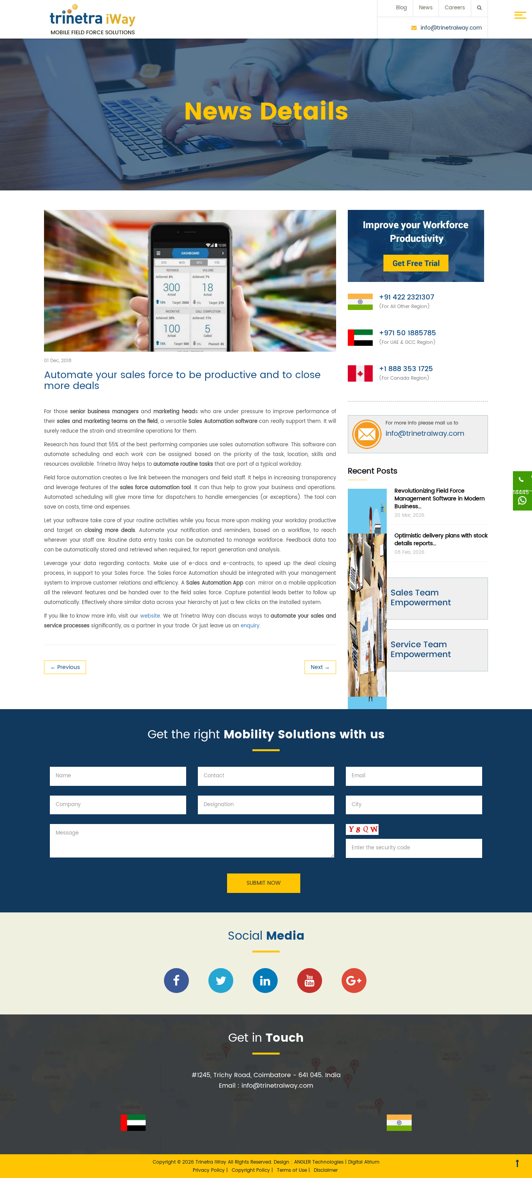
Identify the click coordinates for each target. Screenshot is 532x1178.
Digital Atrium (363, 1162)
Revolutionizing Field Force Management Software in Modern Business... (440, 498)
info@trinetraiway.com (451, 27)
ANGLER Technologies (319, 1162)
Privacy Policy (209, 1170)
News (426, 8)
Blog (401, 8)
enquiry (250, 626)
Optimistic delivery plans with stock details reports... (441, 539)
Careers (455, 8)
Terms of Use (292, 1170)
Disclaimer (326, 1170)
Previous (65, 667)
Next (320, 667)
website (150, 616)
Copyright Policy (251, 1170)
